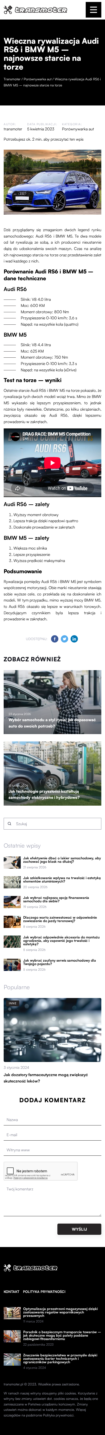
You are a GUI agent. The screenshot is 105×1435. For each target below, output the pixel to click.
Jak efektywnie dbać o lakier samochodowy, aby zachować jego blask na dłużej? (62, 859)
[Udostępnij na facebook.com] (54, 639)
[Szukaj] (9, 824)
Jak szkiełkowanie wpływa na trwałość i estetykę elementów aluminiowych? (62, 879)
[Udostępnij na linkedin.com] (74, 639)
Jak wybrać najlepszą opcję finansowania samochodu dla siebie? (56, 899)
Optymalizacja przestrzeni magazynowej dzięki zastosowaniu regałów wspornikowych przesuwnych (60, 1312)
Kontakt (11, 1291)
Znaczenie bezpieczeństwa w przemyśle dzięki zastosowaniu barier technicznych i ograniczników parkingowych (60, 1358)
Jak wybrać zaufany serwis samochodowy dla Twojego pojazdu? (59, 962)
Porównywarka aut (78, 128)
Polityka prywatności (44, 1291)
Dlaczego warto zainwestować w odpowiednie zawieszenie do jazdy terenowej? (60, 919)
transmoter (13, 128)
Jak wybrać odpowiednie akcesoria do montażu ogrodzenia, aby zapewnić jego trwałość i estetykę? (61, 941)
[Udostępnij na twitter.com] (64, 639)
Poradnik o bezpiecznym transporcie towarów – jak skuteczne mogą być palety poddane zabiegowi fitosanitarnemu (62, 1335)
